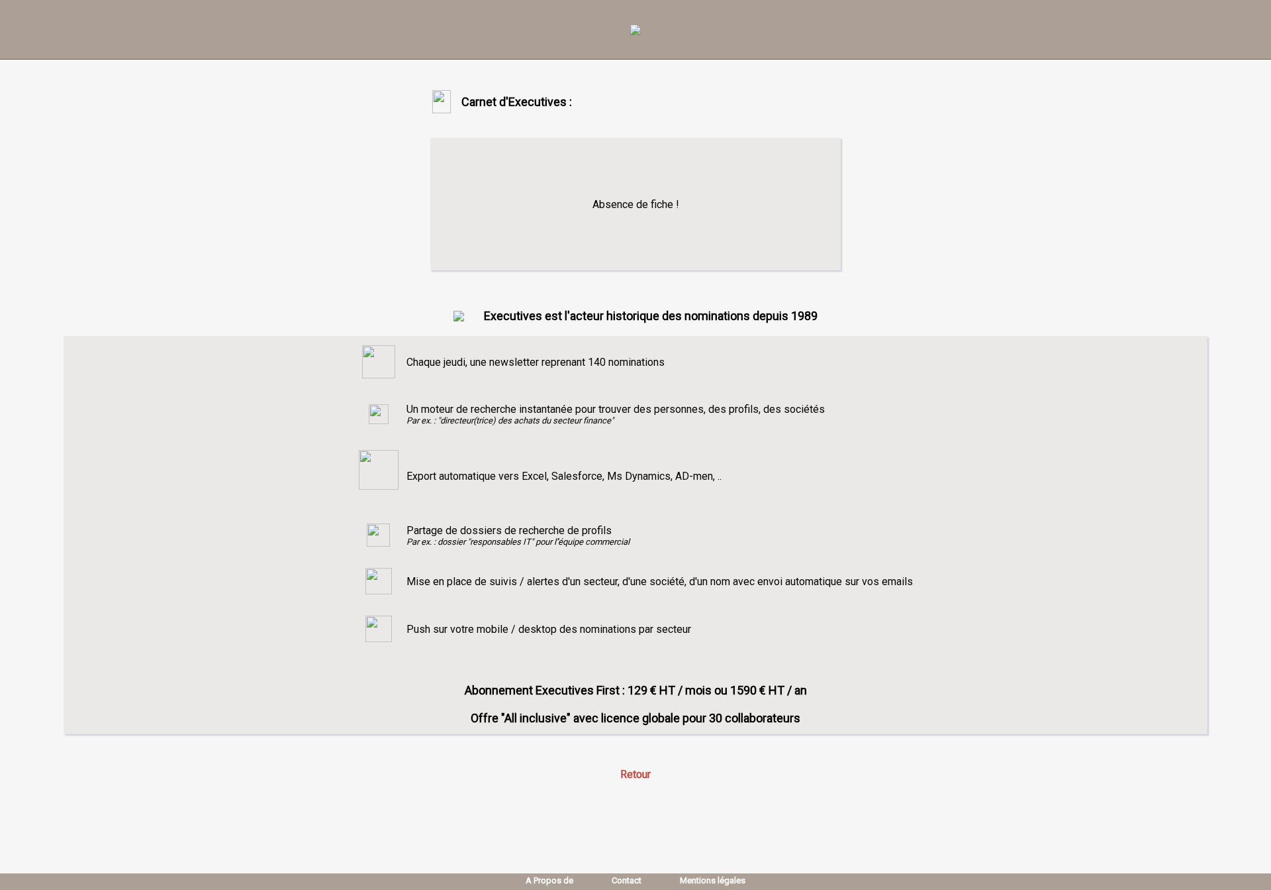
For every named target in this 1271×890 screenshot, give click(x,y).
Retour (635, 774)
